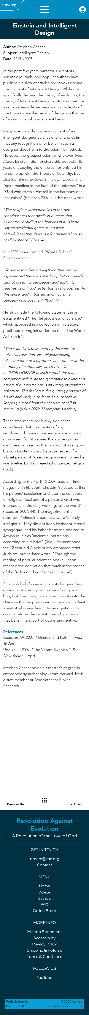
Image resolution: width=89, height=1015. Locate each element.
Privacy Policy (44, 944)
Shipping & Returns (44, 950)
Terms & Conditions (44, 956)
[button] (20, 804)
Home (44, 885)
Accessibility (44, 937)
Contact (44, 864)
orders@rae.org (44, 858)
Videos (44, 892)
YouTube (44, 977)
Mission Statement (44, 931)
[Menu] (44, 9)
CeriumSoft (15, 1006)
